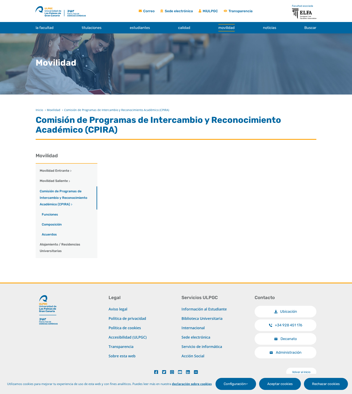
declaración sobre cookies (192, 384)
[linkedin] (188, 372)
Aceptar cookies (280, 384)
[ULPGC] (49, 6)
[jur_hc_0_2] (80, 6)
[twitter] (164, 372)
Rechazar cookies (326, 384)
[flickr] (196, 372)
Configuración (235, 384)
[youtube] (180, 372)
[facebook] (156, 372)
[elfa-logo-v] (304, 10)
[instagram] (172, 372)
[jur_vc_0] (48, 293)
